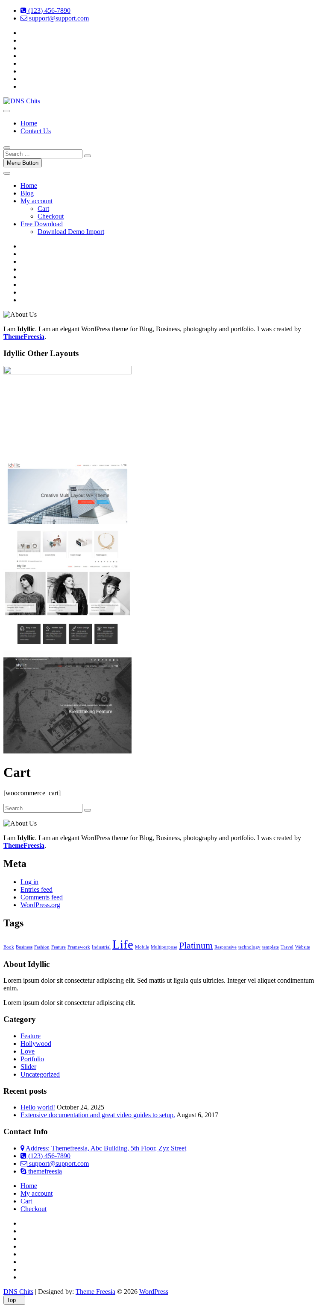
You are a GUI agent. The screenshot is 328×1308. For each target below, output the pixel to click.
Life (122, 944)
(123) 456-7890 (48, 10)
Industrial (101, 947)
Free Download (41, 224)
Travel (287, 947)
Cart (43, 208)
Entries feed (36, 889)
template (270, 947)
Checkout (51, 216)
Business (24, 947)
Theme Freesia (95, 1291)
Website (302, 947)
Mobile (142, 947)
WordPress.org (40, 904)
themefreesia (44, 1171)
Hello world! (37, 1107)
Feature (58, 947)
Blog (27, 193)
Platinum (196, 945)
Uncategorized (40, 1074)
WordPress (153, 1291)
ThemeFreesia (23, 336)
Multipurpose (164, 947)
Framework (78, 947)
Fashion (42, 947)
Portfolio (32, 1059)
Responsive (225, 947)
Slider (28, 1066)
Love (27, 1051)
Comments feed (41, 897)
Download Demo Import (71, 231)
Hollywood (35, 1043)
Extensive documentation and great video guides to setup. (97, 1114)
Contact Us (35, 130)
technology (249, 947)
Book (8, 947)
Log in (29, 881)
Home (28, 123)
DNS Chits (18, 1291)
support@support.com (58, 18)
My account (36, 200)
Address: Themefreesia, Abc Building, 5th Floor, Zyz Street (105, 1148)
